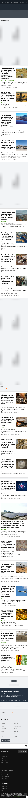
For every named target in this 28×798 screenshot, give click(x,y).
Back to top (21, 751)
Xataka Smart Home (5, 764)
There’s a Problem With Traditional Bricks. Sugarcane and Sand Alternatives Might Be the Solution (8, 544)
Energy (3, 265)
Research (3, 529)
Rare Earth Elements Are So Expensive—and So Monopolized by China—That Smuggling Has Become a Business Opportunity (8, 73)
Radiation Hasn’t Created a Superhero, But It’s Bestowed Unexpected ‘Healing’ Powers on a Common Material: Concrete (7, 464)
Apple (20, 700)
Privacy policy (4, 786)
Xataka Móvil (4, 760)
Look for (26, 746)
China (2, 736)
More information (16, 796)
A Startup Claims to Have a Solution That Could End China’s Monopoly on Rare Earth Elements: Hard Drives (7, 421)
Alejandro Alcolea (9, 434)
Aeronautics (4, 728)
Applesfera (3, 766)
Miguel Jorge (7, 135)
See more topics (6, 740)
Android (24, 700)
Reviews (7, 2)
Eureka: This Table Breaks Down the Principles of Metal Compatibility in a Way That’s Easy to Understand (8, 443)
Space (2, 726)
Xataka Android (4, 762)
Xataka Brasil (4, 778)
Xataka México (4, 772)
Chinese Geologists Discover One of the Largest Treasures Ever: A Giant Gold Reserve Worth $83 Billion (7, 614)
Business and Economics (7, 80)
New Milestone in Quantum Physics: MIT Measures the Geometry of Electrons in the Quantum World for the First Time (8, 486)
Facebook (4, 388)
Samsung (16, 733)
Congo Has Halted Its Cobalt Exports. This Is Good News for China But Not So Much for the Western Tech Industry (8, 259)
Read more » (9, 85)
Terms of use (4, 788)
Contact (3, 790)
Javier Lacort (7, 87)
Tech (2, 2)
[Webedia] (5, 752)
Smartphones (17, 726)
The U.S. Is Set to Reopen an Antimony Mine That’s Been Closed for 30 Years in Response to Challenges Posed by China (7, 568)
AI (1, 733)
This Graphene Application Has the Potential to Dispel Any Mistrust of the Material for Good (8, 659)
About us (3, 784)
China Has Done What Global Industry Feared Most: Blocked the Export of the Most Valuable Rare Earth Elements (8, 215)
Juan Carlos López (8, 109)
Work (15, 736)
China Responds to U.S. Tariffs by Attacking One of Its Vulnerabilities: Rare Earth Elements (7, 236)
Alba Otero (7, 271)
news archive (14, 685)
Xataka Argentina (5, 776)
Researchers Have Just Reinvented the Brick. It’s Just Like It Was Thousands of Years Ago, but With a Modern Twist (7, 636)
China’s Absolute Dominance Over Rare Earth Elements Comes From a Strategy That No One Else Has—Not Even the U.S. (8, 96)
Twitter (1, 388)
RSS (7, 388)
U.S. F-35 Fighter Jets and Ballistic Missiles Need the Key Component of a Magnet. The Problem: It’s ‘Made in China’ (8, 145)
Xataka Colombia (5, 774)
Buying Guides (14, 2)
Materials (3, 102)
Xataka (2, 758)
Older (14, 681)
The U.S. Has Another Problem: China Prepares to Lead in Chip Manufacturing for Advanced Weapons (7, 281)
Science (22, 2)
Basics (15, 728)
